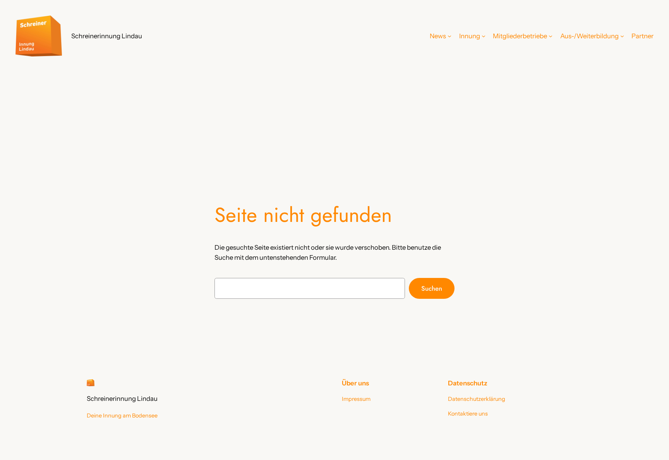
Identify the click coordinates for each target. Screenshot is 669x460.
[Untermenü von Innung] (483, 36)
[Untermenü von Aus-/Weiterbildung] (622, 36)
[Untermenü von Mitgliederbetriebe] (550, 36)
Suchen (431, 288)
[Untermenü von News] (449, 36)
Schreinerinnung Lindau (106, 36)
